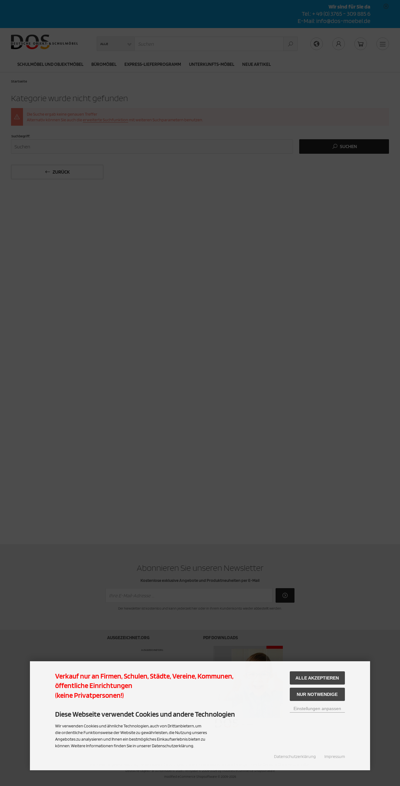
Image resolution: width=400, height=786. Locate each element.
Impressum (334, 756)
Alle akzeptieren (317, 677)
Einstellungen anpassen (317, 708)
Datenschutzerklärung (295, 756)
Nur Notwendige (317, 694)
